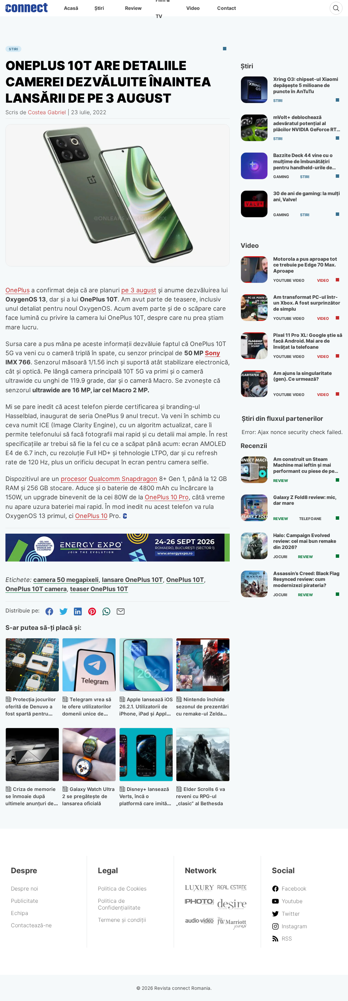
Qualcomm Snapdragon (123, 478)
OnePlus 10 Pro (167, 497)
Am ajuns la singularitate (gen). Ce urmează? (302, 376)
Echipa (19, 913)
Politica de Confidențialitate (119, 904)
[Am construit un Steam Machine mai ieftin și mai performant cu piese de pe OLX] (254, 469)
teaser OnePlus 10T (99, 588)
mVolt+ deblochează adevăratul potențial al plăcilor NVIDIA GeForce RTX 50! (306, 126)
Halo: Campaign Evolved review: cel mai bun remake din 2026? (304, 541)
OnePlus (17, 290)
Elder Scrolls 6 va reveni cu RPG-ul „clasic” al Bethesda (200, 796)
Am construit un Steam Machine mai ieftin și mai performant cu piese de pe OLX (303, 468)
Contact (226, 8)
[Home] (26, 6)
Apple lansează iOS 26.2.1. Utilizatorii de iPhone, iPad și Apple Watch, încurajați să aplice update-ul (146, 713)
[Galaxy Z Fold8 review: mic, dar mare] (254, 507)
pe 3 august (138, 290)
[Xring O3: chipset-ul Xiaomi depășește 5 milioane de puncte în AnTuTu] (254, 89)
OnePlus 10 (91, 515)
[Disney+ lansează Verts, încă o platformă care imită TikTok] (146, 754)
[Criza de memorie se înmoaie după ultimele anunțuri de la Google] (32, 754)
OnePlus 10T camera (36, 588)
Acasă (71, 8)
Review (133, 8)
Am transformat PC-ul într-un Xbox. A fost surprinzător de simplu (306, 303)
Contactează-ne (31, 925)
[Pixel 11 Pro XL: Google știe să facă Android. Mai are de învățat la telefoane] (254, 345)
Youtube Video (288, 280)
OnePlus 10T (185, 579)
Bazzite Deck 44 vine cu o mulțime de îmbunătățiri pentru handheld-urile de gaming (303, 164)
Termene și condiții (122, 919)
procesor (74, 478)
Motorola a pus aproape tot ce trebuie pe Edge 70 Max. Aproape (305, 265)
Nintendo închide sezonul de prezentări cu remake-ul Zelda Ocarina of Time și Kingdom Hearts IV (202, 713)
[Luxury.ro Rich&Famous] (199, 889)
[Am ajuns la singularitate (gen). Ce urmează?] (254, 383)
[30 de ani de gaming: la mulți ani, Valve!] (254, 204)
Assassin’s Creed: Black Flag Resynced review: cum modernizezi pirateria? (306, 579)
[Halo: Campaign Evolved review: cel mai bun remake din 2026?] (254, 545)
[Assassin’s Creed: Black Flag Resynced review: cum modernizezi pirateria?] (254, 584)
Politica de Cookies (122, 888)
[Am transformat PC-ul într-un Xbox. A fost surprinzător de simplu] (254, 307)
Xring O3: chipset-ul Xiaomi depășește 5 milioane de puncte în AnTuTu (305, 85)
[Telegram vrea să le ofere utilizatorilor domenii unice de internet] (89, 665)
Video (193, 8)
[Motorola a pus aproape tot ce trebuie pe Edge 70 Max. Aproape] (254, 269)
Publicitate (24, 900)
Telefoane (310, 518)
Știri (99, 8)
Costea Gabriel (47, 112)
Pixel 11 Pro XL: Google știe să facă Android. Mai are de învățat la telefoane (307, 341)
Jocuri (280, 556)
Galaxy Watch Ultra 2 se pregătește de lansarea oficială (88, 796)
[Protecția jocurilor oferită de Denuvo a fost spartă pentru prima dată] (32, 665)
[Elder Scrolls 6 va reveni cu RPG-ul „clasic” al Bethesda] (203, 754)
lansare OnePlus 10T (132, 579)
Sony (212, 353)
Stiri (13, 49)
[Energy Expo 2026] (117, 559)
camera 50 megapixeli (66, 579)
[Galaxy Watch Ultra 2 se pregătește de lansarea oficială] (89, 754)
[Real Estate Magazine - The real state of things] (232, 888)
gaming (281, 176)
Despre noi (24, 888)
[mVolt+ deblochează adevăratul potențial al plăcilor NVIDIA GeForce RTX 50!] (254, 127)
